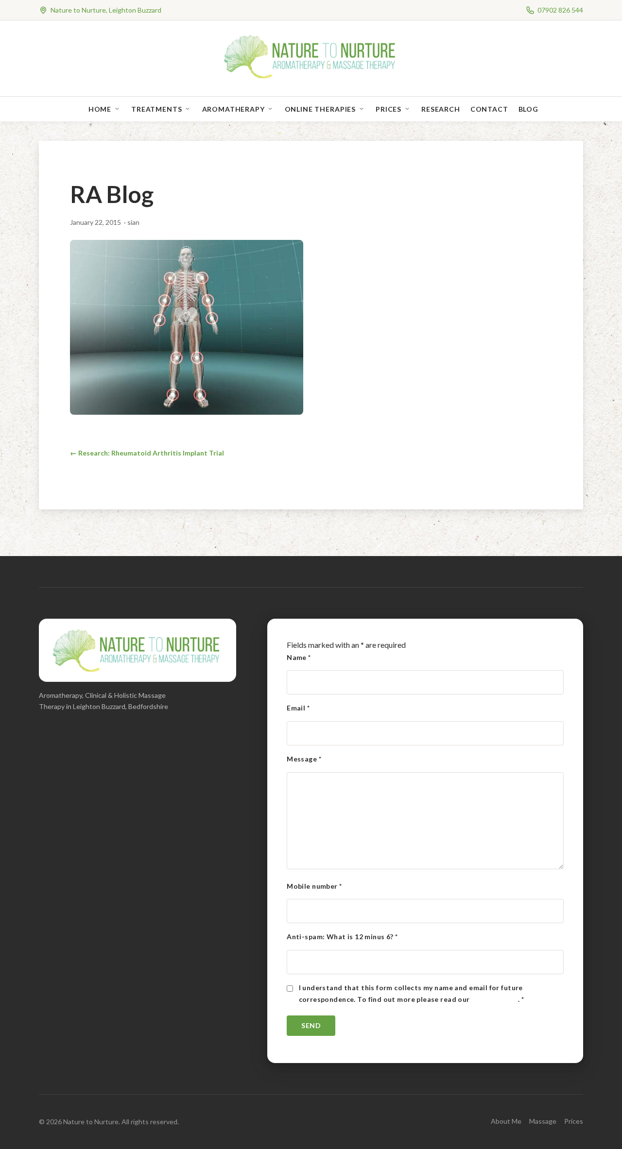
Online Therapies (320, 109)
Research (440, 109)
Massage (542, 1121)
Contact (489, 109)
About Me (506, 1121)
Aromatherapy (233, 109)
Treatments (156, 109)
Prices (388, 109)
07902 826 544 (560, 10)
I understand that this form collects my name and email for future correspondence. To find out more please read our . (411, 993)
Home (99, 109)
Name (299, 657)
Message (304, 759)
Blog (528, 109)
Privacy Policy (494, 999)
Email (298, 708)
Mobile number (314, 886)
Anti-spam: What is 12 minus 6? (342, 936)
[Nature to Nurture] (311, 77)
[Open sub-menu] (119, 109)
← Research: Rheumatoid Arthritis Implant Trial (147, 453)
